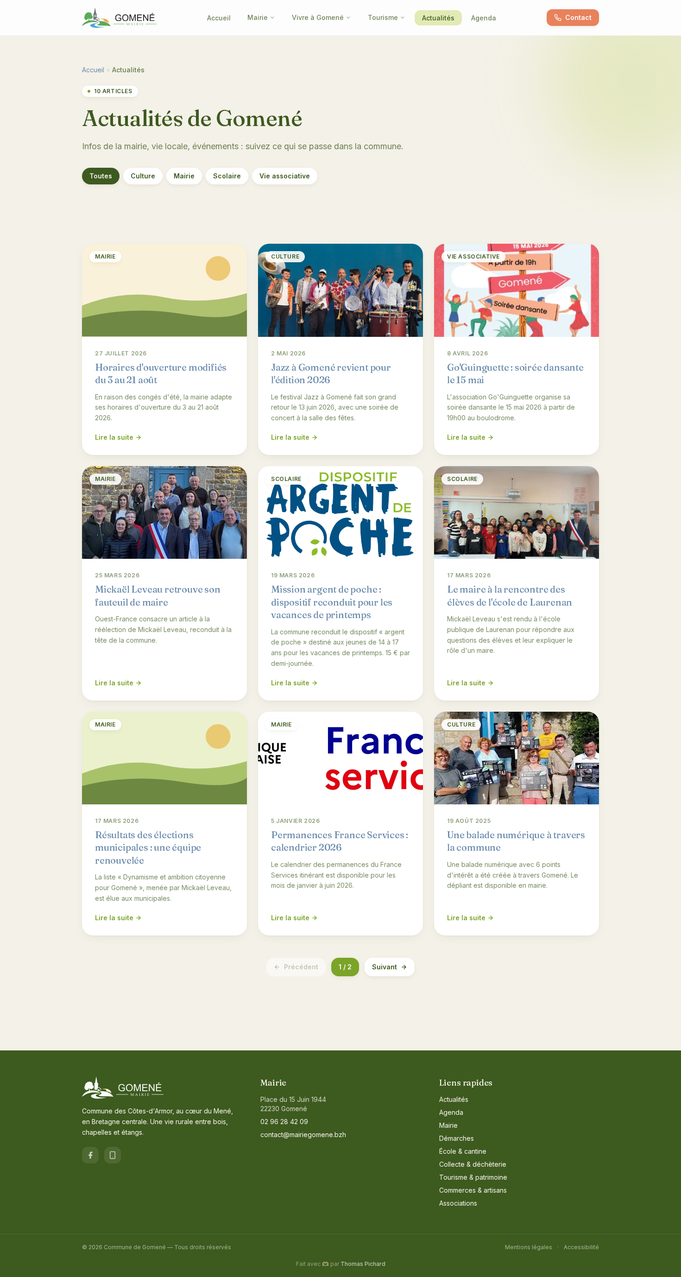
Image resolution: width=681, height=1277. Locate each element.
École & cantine (462, 1151)
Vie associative (284, 176)
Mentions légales (528, 1247)
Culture (143, 176)
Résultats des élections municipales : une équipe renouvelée (148, 847)
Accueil (219, 18)
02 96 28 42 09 (284, 1121)
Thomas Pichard (362, 1263)
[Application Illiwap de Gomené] (112, 1155)
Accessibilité (581, 1247)
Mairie (257, 17)
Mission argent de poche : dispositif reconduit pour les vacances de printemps (331, 601)
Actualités (438, 18)
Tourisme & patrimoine (473, 1177)
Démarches (456, 1138)
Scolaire (227, 176)
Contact (578, 17)
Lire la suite (114, 437)
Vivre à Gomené (318, 17)
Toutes (100, 176)
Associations (458, 1203)
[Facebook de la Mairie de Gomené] (90, 1155)
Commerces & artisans (473, 1190)
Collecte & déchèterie (472, 1164)
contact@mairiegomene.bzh (303, 1134)
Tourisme (383, 17)
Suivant (384, 967)
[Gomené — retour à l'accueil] (119, 17)
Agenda (483, 18)
